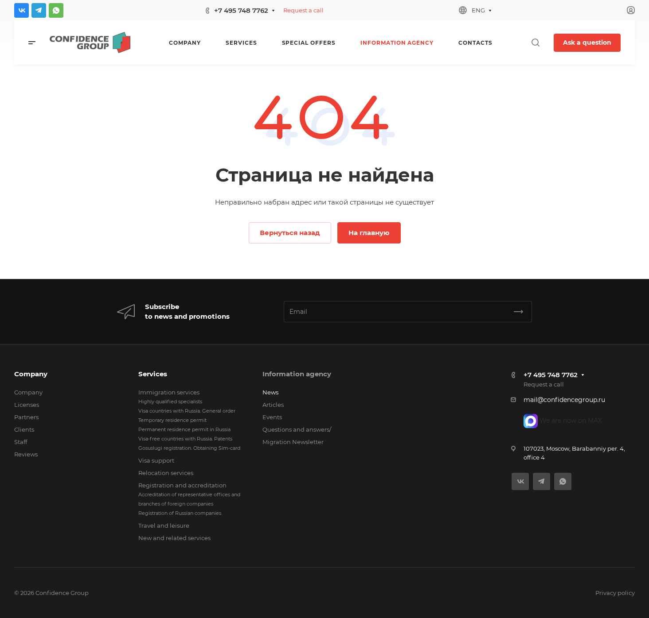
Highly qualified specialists (170, 401)
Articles (273, 404)
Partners (26, 417)
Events (272, 417)
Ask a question (587, 42)
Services (152, 374)
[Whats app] (56, 10)
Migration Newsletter (293, 441)
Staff (20, 441)
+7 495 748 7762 (241, 10)
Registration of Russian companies (179, 513)
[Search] (535, 43)
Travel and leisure (163, 525)
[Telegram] (38, 10)
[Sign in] (631, 10)
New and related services (174, 537)
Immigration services (168, 392)
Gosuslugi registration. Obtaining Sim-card (189, 448)
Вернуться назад (290, 232)
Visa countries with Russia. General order (186, 411)
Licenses (26, 404)
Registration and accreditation (182, 485)
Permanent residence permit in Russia (184, 429)
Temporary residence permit (172, 420)
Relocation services (165, 472)
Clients (24, 429)
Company (30, 374)
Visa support (156, 460)
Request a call (303, 10)
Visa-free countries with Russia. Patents (185, 439)
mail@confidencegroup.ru (564, 400)
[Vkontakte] (21, 10)
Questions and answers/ (296, 429)
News (270, 392)
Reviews (26, 454)
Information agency (296, 374)
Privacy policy (615, 592)
